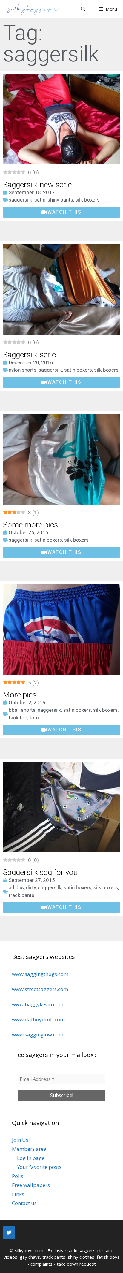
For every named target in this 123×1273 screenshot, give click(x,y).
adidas (16, 887)
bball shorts (22, 710)
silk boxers (87, 200)
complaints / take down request (63, 1264)
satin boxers (78, 370)
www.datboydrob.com (38, 1019)
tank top (18, 718)
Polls (17, 1176)
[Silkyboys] (33, 9)
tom (34, 718)
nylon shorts (22, 370)
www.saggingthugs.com (40, 974)
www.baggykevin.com (37, 1004)
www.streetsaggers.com (40, 989)
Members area (29, 1148)
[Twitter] (9, 1232)
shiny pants (60, 200)
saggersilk (20, 200)
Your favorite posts (39, 1166)
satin (39, 200)
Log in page (30, 1158)
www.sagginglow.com (37, 1034)
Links (18, 1194)
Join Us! (21, 1139)
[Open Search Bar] (83, 9)
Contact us (24, 1203)
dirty (31, 887)
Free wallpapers (31, 1185)
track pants (21, 895)
